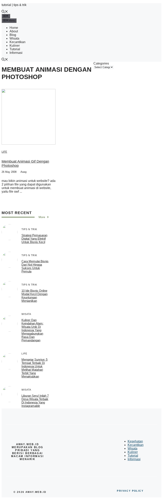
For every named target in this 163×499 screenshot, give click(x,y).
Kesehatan (135, 441)
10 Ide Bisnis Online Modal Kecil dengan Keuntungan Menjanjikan (34, 295)
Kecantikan (17, 42)
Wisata (14, 38)
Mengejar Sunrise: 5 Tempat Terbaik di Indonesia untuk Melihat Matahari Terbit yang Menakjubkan (34, 368)
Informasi (16, 52)
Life (4, 151)
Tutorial (15, 49)
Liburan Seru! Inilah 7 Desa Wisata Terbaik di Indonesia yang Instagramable (35, 400)
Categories (101, 63)
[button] (5, 12)
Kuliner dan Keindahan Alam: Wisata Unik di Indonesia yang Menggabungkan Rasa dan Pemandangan (32, 330)
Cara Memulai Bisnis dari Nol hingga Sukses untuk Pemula (35, 266)
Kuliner (15, 45)
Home (14, 27)
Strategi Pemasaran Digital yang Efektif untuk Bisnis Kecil (34, 239)
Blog (13, 35)
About (14, 31)
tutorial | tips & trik (14, 5)
